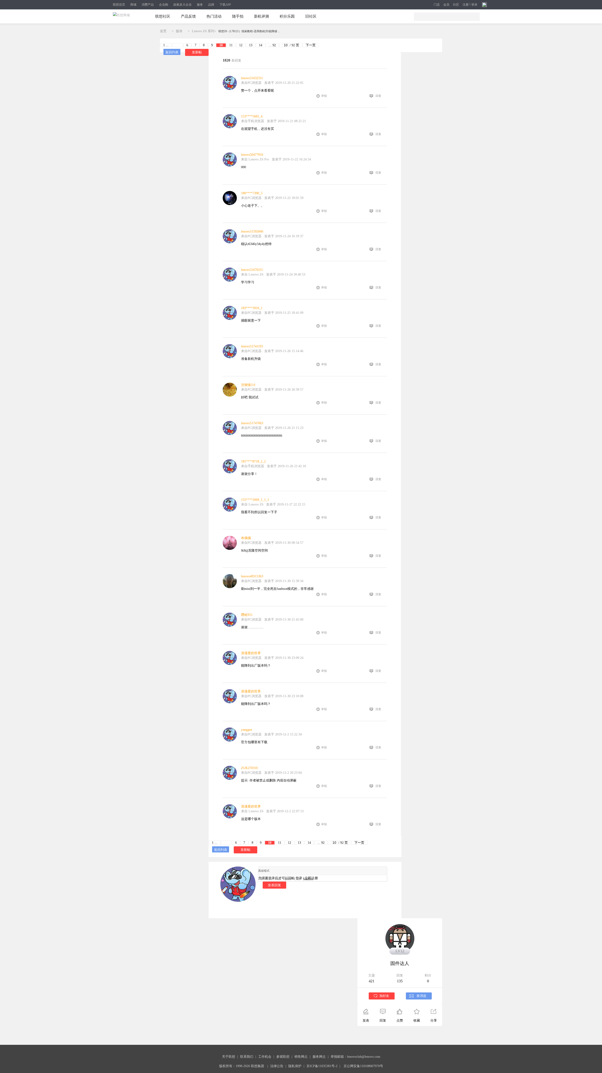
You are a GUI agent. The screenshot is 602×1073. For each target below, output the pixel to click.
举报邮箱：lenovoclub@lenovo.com (355, 1056)
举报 (324, 95)
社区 (456, 4)
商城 (133, 4)
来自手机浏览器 (252, 121)
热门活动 (214, 16)
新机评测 (261, 16)
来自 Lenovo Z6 (252, 274)
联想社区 (162, 16)
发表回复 (274, 885)
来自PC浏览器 (251, 83)
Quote (288, 879)
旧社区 (311, 16)
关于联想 (228, 1056)
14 (260, 45)
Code (297, 879)
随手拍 (237, 16)
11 (231, 45)
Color (269, 879)
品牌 (211, 4)
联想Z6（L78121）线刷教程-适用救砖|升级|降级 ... (249, 31)
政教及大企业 (182, 4)
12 (240, 45)
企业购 (163, 4)
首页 (163, 31)
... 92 (272, 45)
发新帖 (197, 52)
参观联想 (282, 1056)
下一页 (311, 45)
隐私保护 (294, 1066)
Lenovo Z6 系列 (203, 31)
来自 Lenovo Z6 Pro (255, 159)
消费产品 (148, 4)
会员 (446, 4)
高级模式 (263, 870)
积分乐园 (287, 16)
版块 (179, 31)
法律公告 (276, 1066)
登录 (474, 4)
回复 (378, 95)
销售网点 (301, 1056)
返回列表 (171, 52)
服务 (200, 4)
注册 (466, 4)
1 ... (166, 45)
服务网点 (319, 1056)
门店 (437, 4)
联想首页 (119, 4)
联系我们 (246, 1056)
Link (278, 879)
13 (250, 45)
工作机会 (264, 1056)
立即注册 (311, 878)
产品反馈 (188, 16)
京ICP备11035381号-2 (321, 1066)
